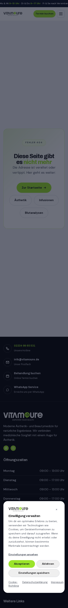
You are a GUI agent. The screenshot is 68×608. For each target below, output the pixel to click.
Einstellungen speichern (34, 573)
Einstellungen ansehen (23, 554)
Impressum (57, 582)
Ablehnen (48, 563)
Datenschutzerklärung (35, 582)
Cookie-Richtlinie (13, 584)
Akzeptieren (21, 563)
